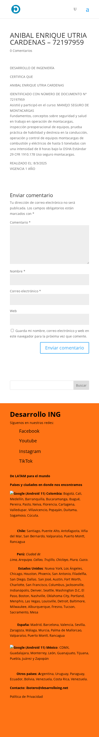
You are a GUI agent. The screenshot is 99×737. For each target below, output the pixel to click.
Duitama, (70, 510)
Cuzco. (83, 559)
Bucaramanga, (56, 499)
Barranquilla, (35, 499)
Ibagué (74, 499)
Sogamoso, (18, 515)
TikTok (26, 461)
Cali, (78, 493)
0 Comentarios (21, 50)
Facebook (29, 431)
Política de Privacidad (26, 696)
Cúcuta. (33, 515)
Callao (38, 559)
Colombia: (54, 493)
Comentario (20, 222)
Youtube (28, 441)
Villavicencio (37, 510)
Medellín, (17, 499)
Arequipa (25, 559)
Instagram (30, 451)
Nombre (17, 271)
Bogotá (68, 493)
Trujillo (49, 559)
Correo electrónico (25, 291)
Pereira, (16, 504)
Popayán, (55, 510)
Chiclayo (62, 559)
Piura (74, 559)
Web (13, 311)
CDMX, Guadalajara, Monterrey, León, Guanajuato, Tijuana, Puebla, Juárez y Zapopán (49, 653)
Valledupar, (18, 510)
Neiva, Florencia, (45, 504)
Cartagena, (66, 504)
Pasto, (27, 504)
